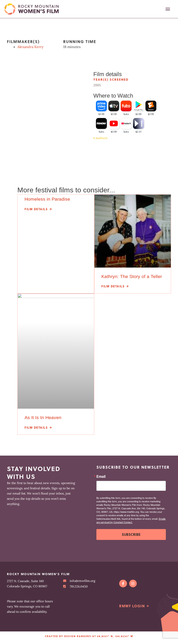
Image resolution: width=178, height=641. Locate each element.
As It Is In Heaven (43, 417)
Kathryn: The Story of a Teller (131, 276)
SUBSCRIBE (131, 534)
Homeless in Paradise (47, 198)
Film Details (36, 209)
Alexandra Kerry (30, 47)
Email (100, 476)
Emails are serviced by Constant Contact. (131, 520)
